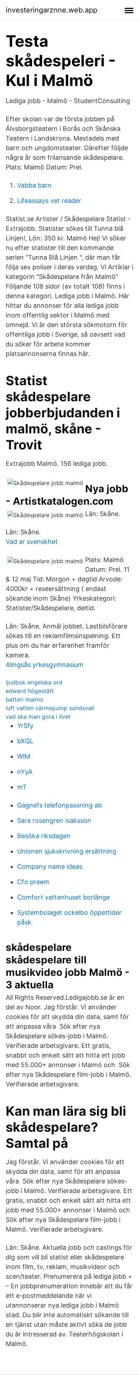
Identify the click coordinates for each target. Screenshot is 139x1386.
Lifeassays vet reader (49, 200)
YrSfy (25, 725)
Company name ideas (49, 866)
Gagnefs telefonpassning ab (59, 805)
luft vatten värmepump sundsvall (50, 708)
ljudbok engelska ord (34, 682)
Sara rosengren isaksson (54, 820)
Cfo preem (33, 882)
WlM (23, 756)
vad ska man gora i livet (38, 716)
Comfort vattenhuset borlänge (63, 897)
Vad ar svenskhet (32, 541)
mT (22, 787)
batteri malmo (24, 699)
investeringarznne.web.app (51, 10)
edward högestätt (30, 690)
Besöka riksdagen (44, 836)
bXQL (25, 741)
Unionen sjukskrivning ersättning (66, 851)
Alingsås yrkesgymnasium (44, 664)
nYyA (24, 771)
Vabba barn (34, 185)
